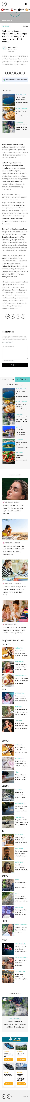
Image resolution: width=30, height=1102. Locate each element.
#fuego (25, 26)
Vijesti (15, 9)
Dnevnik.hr (6, 9)
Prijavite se (15, 365)
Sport (22, 9)
